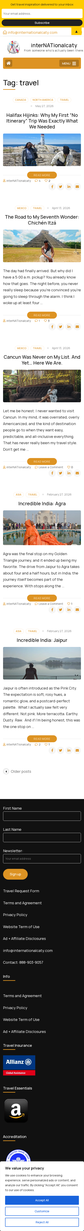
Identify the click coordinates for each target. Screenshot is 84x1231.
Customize (42, 1211)
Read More (42, 175)
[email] (77, 186)
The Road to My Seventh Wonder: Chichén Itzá (42, 220)
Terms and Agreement (22, 902)
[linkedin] (69, 186)
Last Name (12, 829)
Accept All (42, 1200)
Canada (20, 100)
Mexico (21, 208)
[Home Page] (8, 63)
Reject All (42, 1222)
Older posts (21, 771)
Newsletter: (13, 850)
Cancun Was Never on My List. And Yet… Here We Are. (42, 360)
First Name (12, 808)
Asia (18, 494)
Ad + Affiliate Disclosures (24, 938)
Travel (64, 100)
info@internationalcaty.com (28, 950)
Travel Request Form (21, 890)
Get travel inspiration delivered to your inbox (42, 4)
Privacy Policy (15, 914)
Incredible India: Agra (42, 503)
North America (43, 100)
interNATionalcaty (54, 45)
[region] (42, 1196)
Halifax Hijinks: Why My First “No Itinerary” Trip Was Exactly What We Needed (42, 121)
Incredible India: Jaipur (42, 640)
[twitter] (60, 186)
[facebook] (52, 186)
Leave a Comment (51, 467)
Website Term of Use (21, 926)
